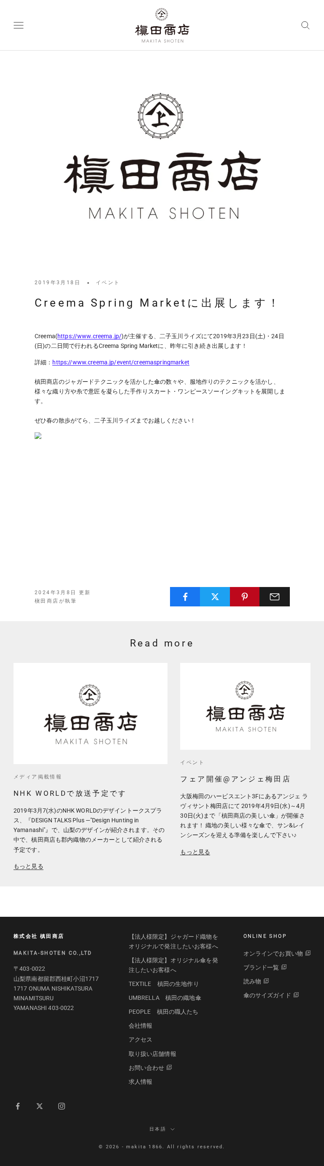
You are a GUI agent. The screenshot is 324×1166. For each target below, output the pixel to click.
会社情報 (141, 1025)
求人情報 (141, 1081)
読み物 (252, 981)
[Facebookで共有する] (185, 596)
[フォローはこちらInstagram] (61, 1106)
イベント (108, 282)
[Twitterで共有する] (215, 596)
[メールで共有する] (274, 596)
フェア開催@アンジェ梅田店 (235, 779)
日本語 (157, 1129)
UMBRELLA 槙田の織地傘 (165, 997)
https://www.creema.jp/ (89, 336)
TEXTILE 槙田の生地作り (164, 983)
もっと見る (28, 866)
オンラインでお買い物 (273, 953)
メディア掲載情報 (38, 777)
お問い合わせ (147, 1067)
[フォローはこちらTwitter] (39, 1106)
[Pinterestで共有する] (245, 596)
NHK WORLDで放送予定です (70, 793)
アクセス (141, 1039)
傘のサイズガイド (267, 995)
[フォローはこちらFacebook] (18, 1106)
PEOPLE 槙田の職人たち (164, 1011)
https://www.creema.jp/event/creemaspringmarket (120, 362)
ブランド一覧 (261, 967)
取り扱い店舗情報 (152, 1053)
